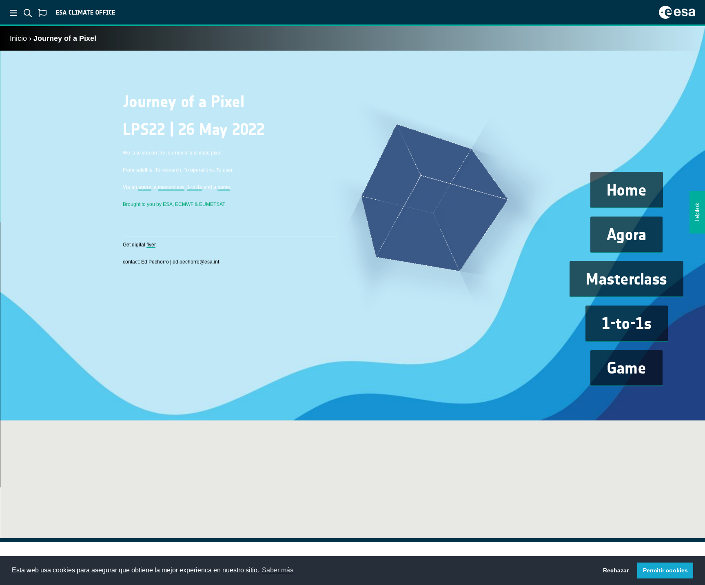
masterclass (171, 187)
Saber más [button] (277, 570)
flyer (150, 244)
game (223, 187)
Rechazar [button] (616, 570)
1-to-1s (627, 324)
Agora (626, 235)
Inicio (18, 38)
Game (626, 368)
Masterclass (626, 279)
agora (144, 187)
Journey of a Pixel (64, 38)
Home (627, 190)
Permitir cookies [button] (665, 570)
